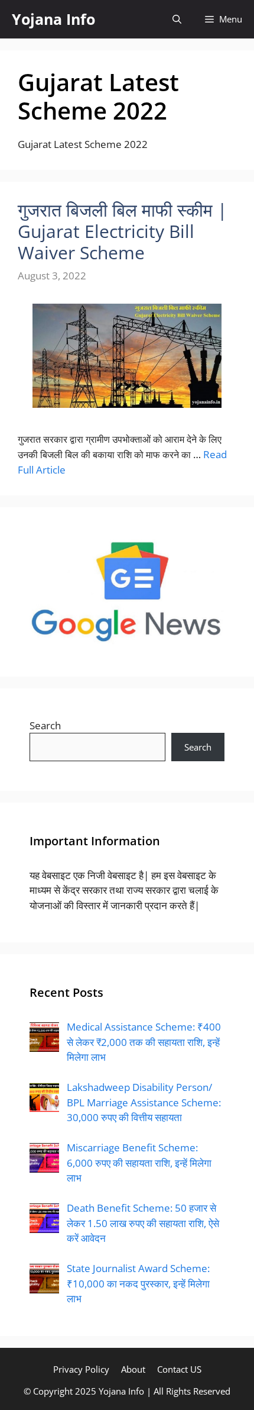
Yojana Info (53, 19)
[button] (177, 19)
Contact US (179, 1369)
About (133, 1369)
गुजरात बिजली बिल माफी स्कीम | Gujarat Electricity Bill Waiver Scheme (122, 231)
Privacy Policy (81, 1369)
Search (45, 725)
